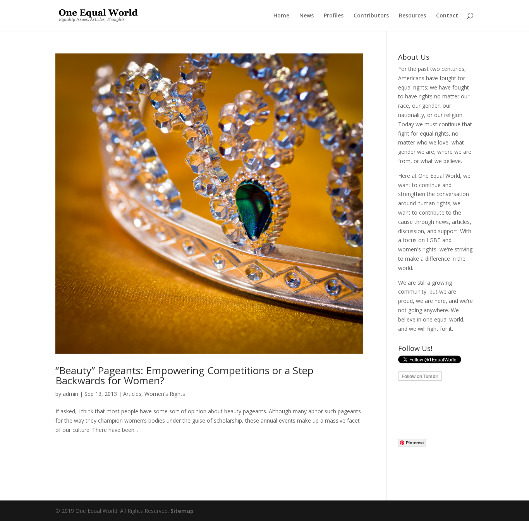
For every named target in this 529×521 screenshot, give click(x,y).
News (306, 16)
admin (70, 393)
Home (281, 16)
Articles (132, 393)
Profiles (334, 16)
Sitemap (182, 510)
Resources (412, 16)
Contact (447, 16)
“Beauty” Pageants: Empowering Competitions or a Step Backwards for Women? (184, 375)
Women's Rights (164, 393)
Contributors (371, 16)
